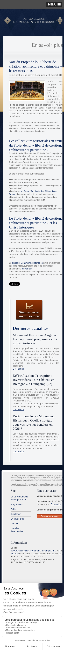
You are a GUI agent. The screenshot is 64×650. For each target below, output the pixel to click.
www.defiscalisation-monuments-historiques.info (33, 551)
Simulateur (16, 514)
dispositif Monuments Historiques (27, 263)
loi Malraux (27, 269)
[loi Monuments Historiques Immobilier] (33, 23)
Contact (14, 523)
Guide (13, 509)
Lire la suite (18, 369)
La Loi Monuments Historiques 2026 (19, 498)
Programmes (17, 504)
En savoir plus (17, 519)
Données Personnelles (17, 530)
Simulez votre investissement (29, 314)
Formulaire (56, 504)
